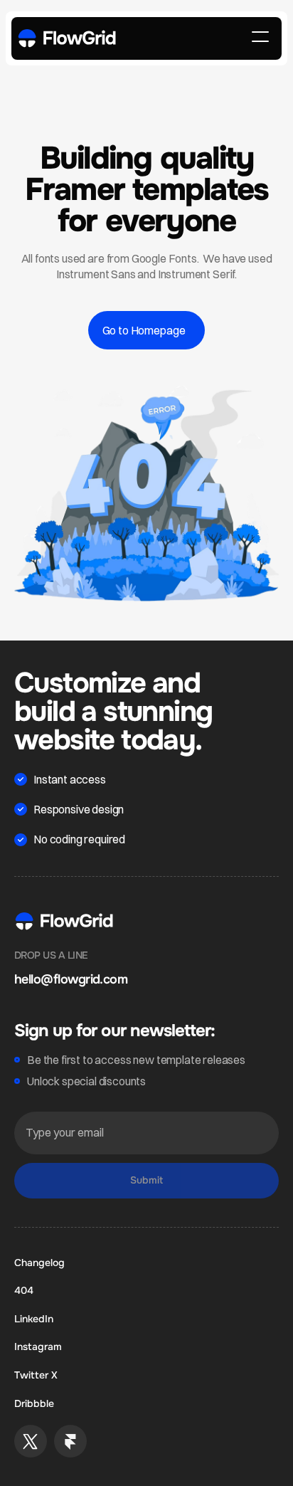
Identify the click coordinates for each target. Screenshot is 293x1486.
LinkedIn (33, 1318)
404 (23, 1290)
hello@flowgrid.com (70, 979)
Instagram (38, 1346)
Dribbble (34, 1403)
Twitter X (36, 1375)
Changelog (39, 1262)
